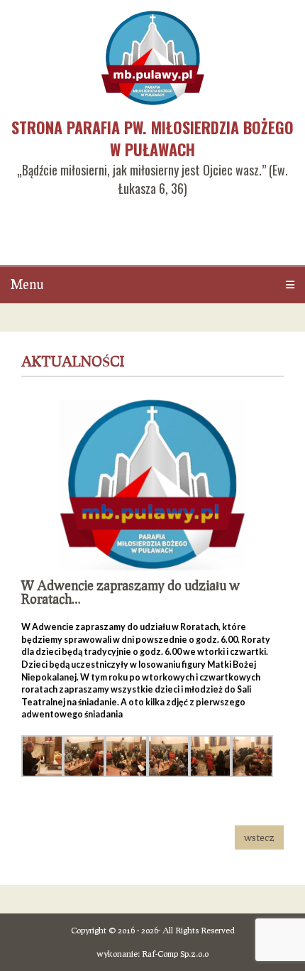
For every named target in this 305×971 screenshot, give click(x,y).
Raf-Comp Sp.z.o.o (175, 953)
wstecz (259, 837)
